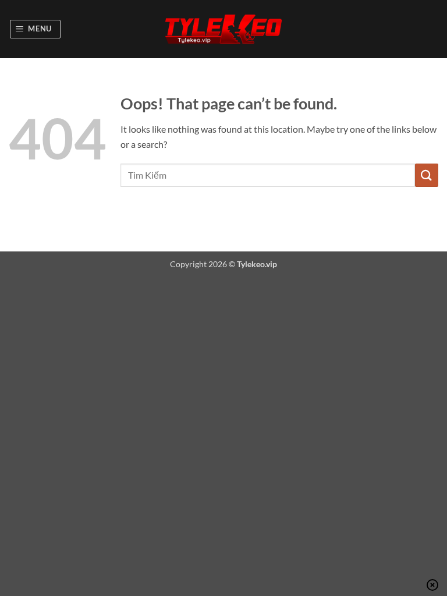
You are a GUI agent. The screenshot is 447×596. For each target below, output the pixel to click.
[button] (35, 29)
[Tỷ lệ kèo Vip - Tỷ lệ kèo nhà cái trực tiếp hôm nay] (223, 29)
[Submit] (426, 175)
